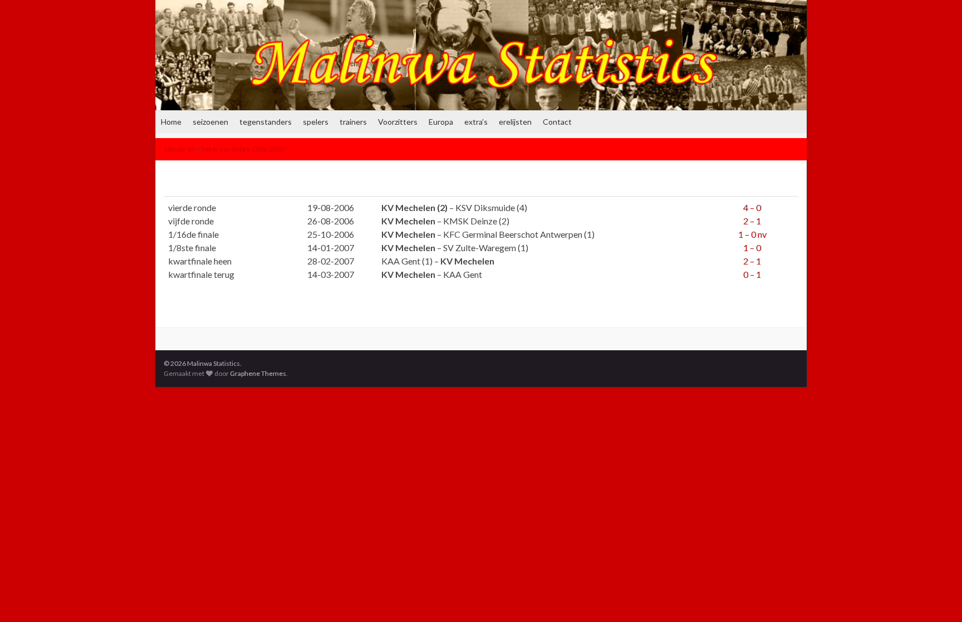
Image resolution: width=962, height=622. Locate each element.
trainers (353, 121)
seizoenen (210, 121)
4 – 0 (752, 207)
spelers (315, 121)
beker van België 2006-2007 (243, 149)
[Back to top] (937, 597)
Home (171, 121)
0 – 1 (752, 274)
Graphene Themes (258, 373)
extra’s (476, 121)
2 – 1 (752, 221)
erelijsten (515, 121)
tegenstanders (265, 121)
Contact (557, 121)
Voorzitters (398, 121)
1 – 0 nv (752, 234)
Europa (441, 121)
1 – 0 (752, 247)
